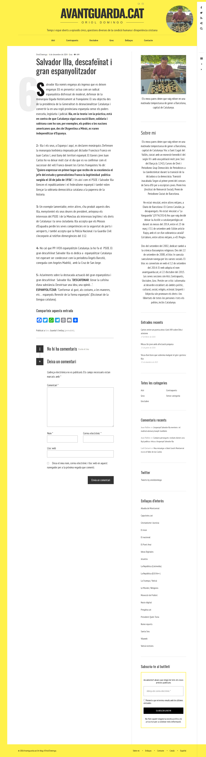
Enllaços (129, 40)
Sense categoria (173, 395)
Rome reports (146, 624)
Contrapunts (72, 40)
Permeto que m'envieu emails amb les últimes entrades (163, 702)
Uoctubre (93, 40)
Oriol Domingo (42, 54)
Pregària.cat (146, 609)
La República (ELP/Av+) (150, 573)
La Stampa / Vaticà (149, 580)
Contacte (148, 40)
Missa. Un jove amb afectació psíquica (157, 344)
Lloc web (51, 448)
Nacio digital (146, 602)
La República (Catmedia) (151, 566)
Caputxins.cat (147, 515)
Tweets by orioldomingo (151, 479)
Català (172, 750)
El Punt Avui (146, 544)
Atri (53, 40)
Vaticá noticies (147, 645)
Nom (50, 433)
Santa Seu (145, 631)
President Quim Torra (150, 616)
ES (143, 3)
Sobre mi (136, 750)
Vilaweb (144, 638)
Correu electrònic (92, 433)
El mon (144, 529)
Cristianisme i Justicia (150, 522)
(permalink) (69, 330)
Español (183, 750)
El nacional (145, 537)
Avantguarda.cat (101, 13)
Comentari (53, 385)
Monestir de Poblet (149, 595)
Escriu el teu (83, 349)
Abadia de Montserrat (150, 508)
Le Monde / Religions (149, 587)
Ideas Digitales (147, 551)
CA (139, 3)
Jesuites (144, 558)
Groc (111, 40)
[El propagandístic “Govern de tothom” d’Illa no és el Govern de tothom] (201, 64)
